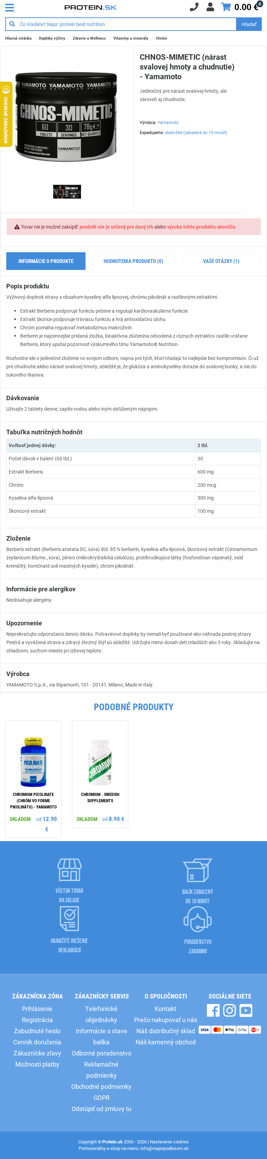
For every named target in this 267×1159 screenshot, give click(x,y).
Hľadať (249, 24)
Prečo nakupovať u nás (165, 1020)
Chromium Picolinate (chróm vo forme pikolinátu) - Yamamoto (33, 800)
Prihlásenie (37, 1008)
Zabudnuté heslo (37, 1031)
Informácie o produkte (45, 260)
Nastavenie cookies (169, 1142)
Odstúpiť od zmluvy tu (101, 1108)
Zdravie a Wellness (89, 38)
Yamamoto (168, 122)
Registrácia (37, 1020)
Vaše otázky (221, 260)
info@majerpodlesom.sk (164, 1148)
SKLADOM (20, 818)
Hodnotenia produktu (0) (133, 260)
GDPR (102, 1097)
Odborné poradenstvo (101, 1053)
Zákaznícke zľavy (37, 1053)
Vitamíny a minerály (130, 38)
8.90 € (116, 819)
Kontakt (165, 1008)
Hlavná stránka (18, 38)
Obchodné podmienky (101, 1086)
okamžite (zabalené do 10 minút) (196, 132)
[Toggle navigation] (11, 7)
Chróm (161, 38)
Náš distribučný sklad (165, 1031)
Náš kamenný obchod (166, 1042)
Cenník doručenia (37, 1042)
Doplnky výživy (52, 38)
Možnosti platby (37, 1064)
